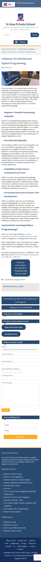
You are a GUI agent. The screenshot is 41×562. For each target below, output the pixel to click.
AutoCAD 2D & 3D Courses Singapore (17, 497)
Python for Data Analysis (12, 512)
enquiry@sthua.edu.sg (27, 3)
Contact (32, 546)
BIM (6, 543)
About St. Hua (10, 540)
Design (23, 543)
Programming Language (26, 49)
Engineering (15, 543)
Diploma (32, 540)
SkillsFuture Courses (10, 525)
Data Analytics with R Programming (16, 509)
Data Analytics (22, 546)
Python (23, 280)
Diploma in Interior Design (13, 474)
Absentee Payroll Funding (12, 531)
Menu (22, 42)
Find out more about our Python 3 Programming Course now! (20, 268)
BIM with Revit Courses (12, 486)
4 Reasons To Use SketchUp (20, 307)
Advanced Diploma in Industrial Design (17, 480)
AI (14, 546)
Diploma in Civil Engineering (13, 477)
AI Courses (7, 488)
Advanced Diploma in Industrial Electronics (18, 483)
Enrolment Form (11, 334)
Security (8, 546)
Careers (20, 549)
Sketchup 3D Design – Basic (13, 500)
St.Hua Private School (20, 24)
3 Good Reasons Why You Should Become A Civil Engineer (20, 300)
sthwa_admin (17, 286)
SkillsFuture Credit (10, 522)
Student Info (22, 540)
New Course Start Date (13, 327)
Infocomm (32, 543)
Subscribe (20, 437)
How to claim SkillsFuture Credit (14, 528)
